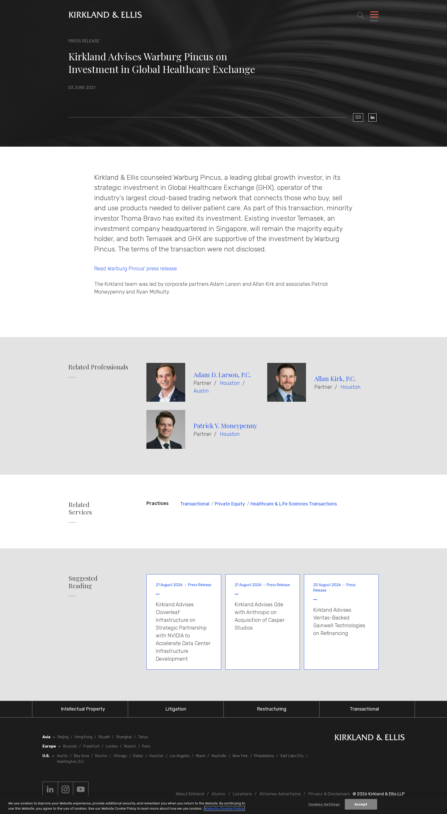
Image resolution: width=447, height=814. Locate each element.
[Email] (358, 117)
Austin (201, 391)
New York (240, 756)
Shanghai (124, 737)
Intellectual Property (83, 709)
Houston (230, 383)
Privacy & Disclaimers (329, 793)
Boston (101, 756)
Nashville (219, 756)
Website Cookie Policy (224, 808)
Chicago (120, 756)
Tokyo (143, 737)
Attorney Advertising (280, 793)
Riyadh (104, 737)
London (112, 746)
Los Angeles (180, 756)
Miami (200, 756)
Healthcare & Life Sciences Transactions (293, 504)
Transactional (194, 504)
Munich (130, 746)
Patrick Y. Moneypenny (225, 425)
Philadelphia (264, 756)
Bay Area (81, 756)
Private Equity (229, 504)
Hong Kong (83, 737)
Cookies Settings (324, 804)
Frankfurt (91, 746)
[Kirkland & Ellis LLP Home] (370, 738)
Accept (361, 804)
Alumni (218, 793)
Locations (242, 793)
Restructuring (271, 709)
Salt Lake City (292, 756)
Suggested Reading (83, 582)
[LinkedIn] (372, 117)
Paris (146, 746)
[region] (223, 805)
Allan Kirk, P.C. (335, 378)
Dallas (138, 756)
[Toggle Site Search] (360, 15)
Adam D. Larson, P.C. (222, 374)
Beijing (63, 737)
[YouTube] (80, 789)
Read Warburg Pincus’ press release (135, 268)
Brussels (70, 746)
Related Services (80, 508)
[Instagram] (65, 789)
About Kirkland (190, 793)
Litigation (175, 709)
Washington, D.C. (70, 761)
